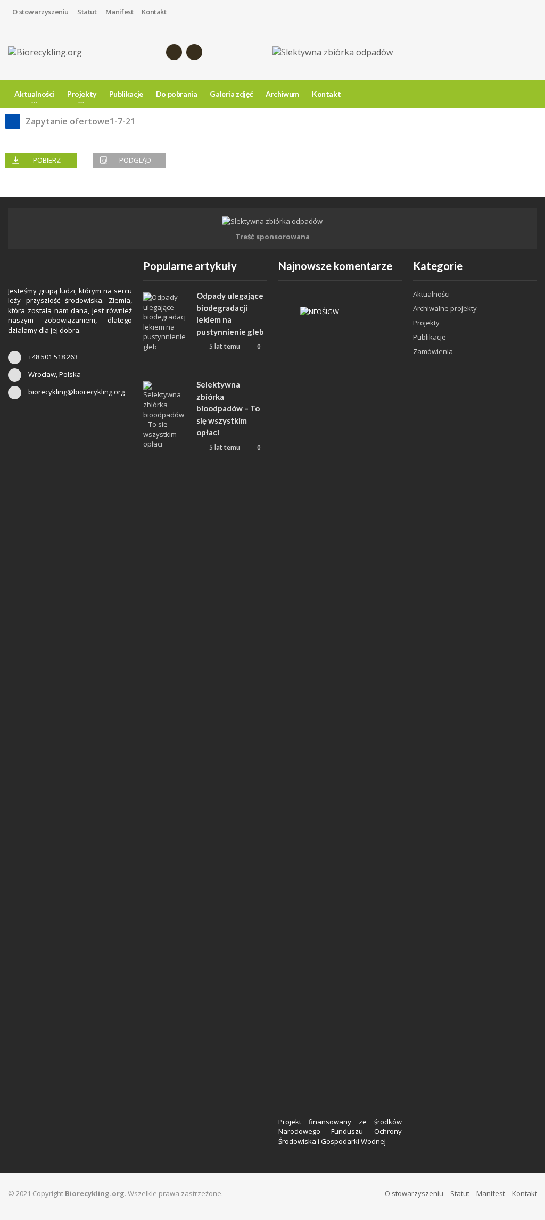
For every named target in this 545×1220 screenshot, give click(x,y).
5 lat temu (224, 346)
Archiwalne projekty (445, 308)
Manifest (119, 11)
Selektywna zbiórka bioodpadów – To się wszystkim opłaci (228, 408)
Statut (87, 11)
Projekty (426, 322)
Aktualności (431, 294)
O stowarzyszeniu (40, 11)
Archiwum (282, 93)
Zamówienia (433, 351)
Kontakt (154, 11)
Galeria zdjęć (231, 93)
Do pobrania (176, 93)
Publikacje (126, 93)
